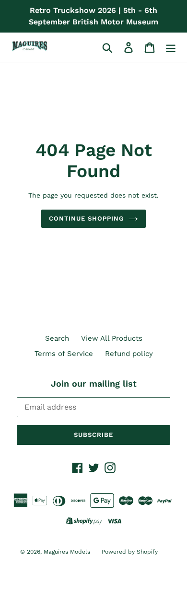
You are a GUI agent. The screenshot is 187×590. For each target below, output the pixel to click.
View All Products (111, 338)
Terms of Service (64, 353)
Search (57, 338)
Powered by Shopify (130, 551)
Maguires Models (68, 551)
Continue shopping (86, 218)
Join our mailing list (94, 383)
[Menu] (170, 47)
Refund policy (129, 353)
